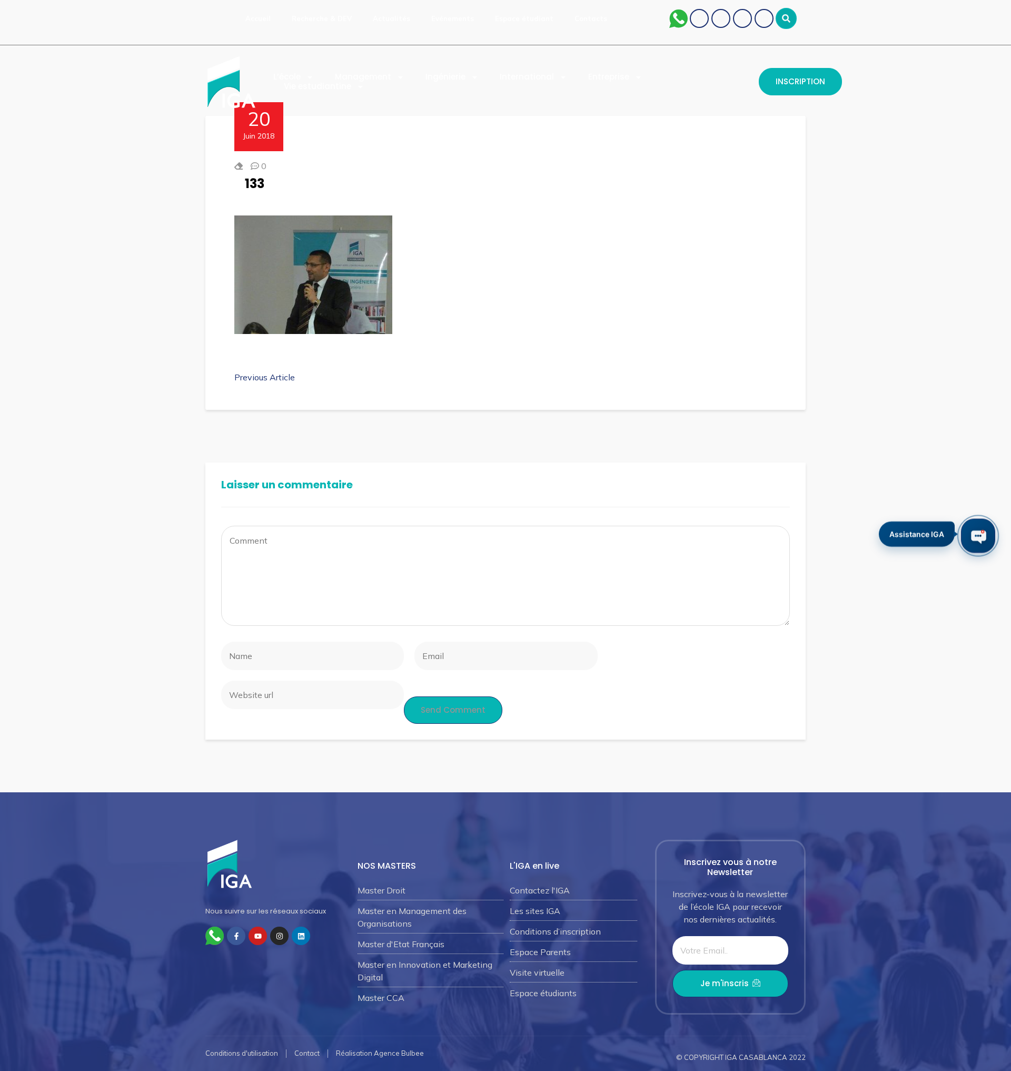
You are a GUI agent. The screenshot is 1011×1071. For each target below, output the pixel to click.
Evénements (452, 18)
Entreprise (608, 77)
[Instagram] (742, 18)
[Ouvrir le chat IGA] (978, 535)
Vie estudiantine (317, 86)
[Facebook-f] (236, 936)
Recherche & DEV (322, 18)
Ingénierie (445, 77)
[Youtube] (720, 18)
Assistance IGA (916, 534)
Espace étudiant (524, 18)
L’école (287, 77)
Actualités (391, 18)
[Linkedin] (764, 18)
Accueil (258, 18)
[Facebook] (699, 18)
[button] (786, 18)
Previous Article (264, 377)
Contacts (590, 18)
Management (363, 77)
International (527, 77)
